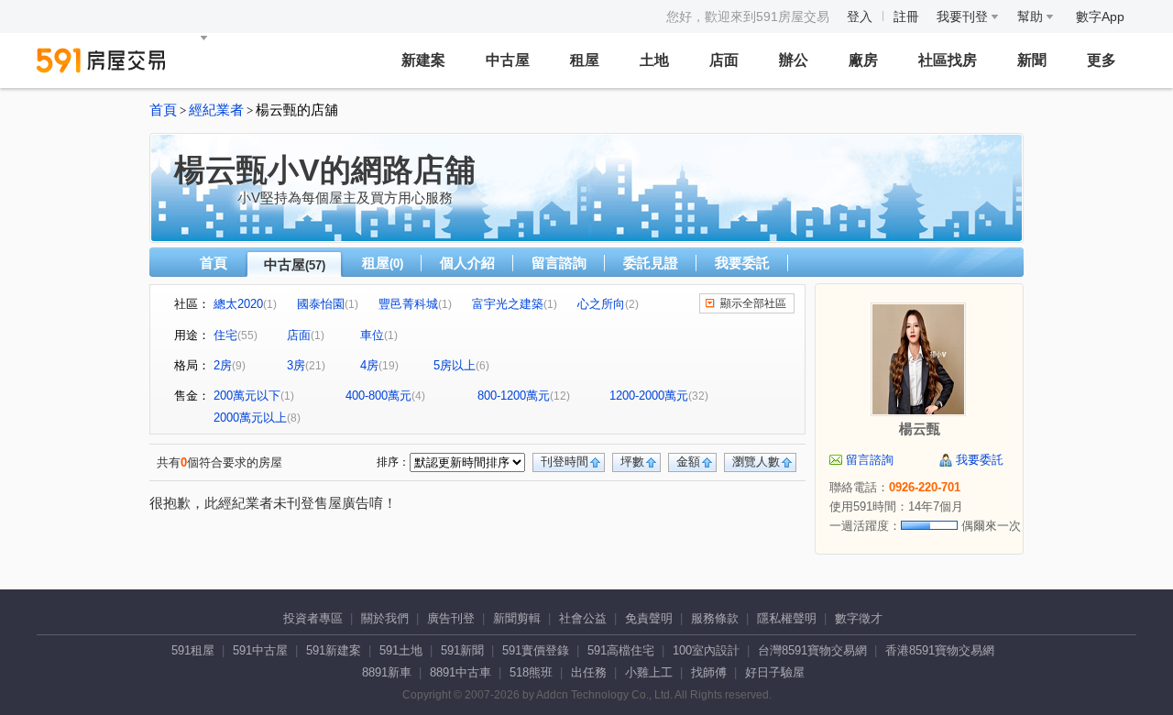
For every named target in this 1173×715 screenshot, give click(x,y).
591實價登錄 (535, 650)
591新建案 (333, 650)
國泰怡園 (321, 304)
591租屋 (192, 650)
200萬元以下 (247, 395)
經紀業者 (216, 110)
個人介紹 (467, 262)
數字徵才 (858, 618)
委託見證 (650, 262)
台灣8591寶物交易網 (812, 650)
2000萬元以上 (250, 417)
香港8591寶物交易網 (939, 650)
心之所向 (601, 304)
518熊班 (531, 672)
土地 (654, 60)
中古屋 (508, 60)
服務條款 (715, 618)
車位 (372, 335)
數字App (1100, 16)
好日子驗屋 (775, 672)
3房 (296, 365)
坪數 (632, 461)
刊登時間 (564, 461)
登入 (859, 16)
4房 (369, 365)
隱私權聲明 (787, 618)
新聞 (1032, 60)
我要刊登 (964, 16)
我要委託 (742, 262)
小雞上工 (649, 672)
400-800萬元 (378, 395)
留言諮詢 (559, 262)
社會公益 (583, 618)
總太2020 (238, 304)
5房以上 (454, 365)
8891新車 (386, 672)
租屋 (584, 60)
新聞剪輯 (517, 618)
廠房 (863, 60)
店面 (724, 60)
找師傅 (709, 672)
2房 (223, 365)
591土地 (400, 650)
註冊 (906, 16)
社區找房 (947, 60)
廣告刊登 (451, 618)
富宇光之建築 (507, 304)
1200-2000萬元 (648, 395)
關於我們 (385, 618)
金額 (688, 461)
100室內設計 (706, 650)
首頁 (163, 110)
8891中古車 (460, 672)
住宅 (225, 335)
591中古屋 (260, 650)
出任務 (589, 672)
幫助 (1032, 16)
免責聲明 (649, 618)
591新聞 (462, 650)
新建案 (423, 60)
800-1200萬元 (513, 395)
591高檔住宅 (620, 650)
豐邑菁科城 (408, 304)
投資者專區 (313, 618)
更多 (1101, 60)
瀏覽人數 (756, 461)
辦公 (793, 60)
